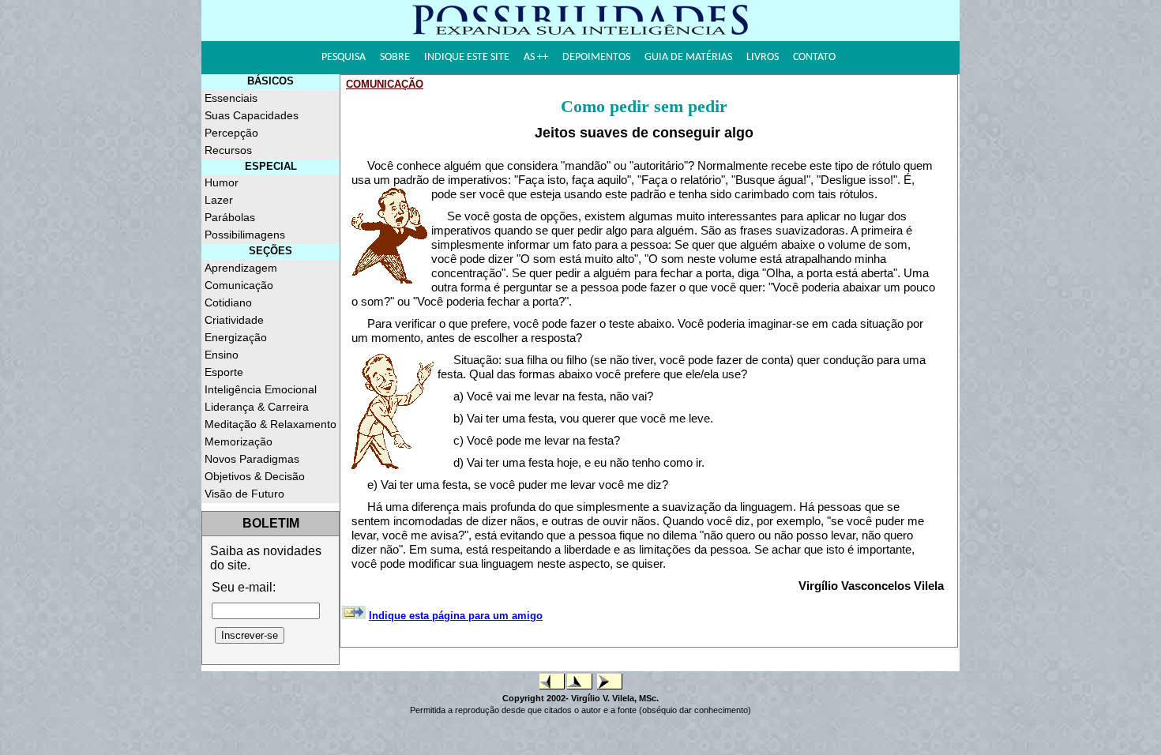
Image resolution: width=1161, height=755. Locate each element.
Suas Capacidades (252, 115)
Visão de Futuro (244, 493)
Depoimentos (596, 57)
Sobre (395, 57)
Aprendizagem (241, 267)
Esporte (224, 372)
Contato (814, 57)
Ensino (222, 354)
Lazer (219, 199)
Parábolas (230, 217)
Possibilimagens (245, 234)
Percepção (231, 132)
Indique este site (466, 57)
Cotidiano (228, 302)
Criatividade (234, 320)
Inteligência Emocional (261, 389)
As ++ (536, 57)
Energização (236, 337)
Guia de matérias (688, 57)
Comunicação (239, 285)
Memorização (238, 441)
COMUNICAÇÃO (384, 84)
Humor (222, 182)
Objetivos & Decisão (255, 476)
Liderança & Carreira (257, 406)
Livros (762, 57)
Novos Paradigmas (252, 459)
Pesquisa (343, 57)
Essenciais (231, 98)
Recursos (228, 150)
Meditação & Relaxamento (270, 424)
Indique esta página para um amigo (456, 616)
